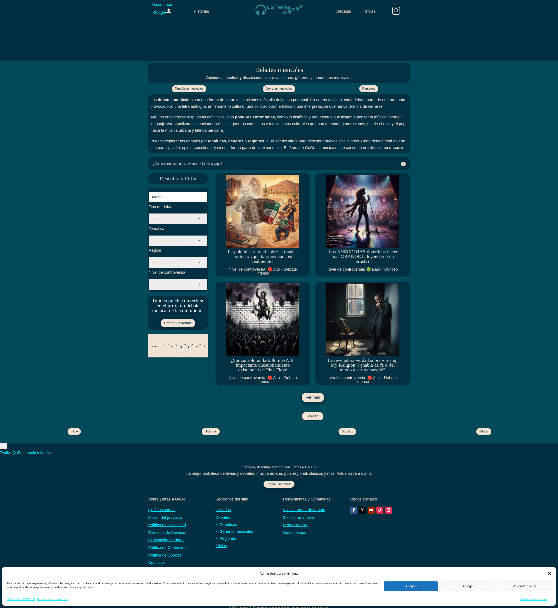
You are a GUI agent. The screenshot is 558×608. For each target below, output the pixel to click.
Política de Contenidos (167, 547)
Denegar (467, 586)
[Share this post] (3, 446)
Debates (343, 11)
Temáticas (228, 524)
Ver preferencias (524, 586)
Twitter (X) (9, 453)
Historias (201, 11)
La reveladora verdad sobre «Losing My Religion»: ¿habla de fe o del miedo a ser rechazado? (363, 364)
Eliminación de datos (166, 540)
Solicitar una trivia (298, 517)
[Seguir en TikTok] (379, 510)
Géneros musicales (279, 88)
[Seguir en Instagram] (388, 510)
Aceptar (411, 586)
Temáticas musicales (189, 88)
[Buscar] (396, 11)
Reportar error (295, 525)
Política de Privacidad (167, 525)
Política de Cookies (165, 555)
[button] (549, 573)
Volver (313, 416)
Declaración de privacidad (52, 599)
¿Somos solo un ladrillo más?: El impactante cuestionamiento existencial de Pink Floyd (263, 364)
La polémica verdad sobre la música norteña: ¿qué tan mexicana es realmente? (263, 256)
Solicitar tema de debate (304, 510)
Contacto (156, 562)
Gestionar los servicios (533, 599)
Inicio (74, 431)
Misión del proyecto (165, 517)
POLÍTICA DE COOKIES (21, 599)
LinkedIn (42, 453)
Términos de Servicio (166, 532)
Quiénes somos (161, 510)
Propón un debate (178, 323)
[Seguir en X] (362, 510)
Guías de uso (294, 532)
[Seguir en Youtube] (371, 510)
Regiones (368, 88)
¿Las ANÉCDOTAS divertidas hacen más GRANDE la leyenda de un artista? (362, 256)
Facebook (26, 453)
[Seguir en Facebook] (353, 510)
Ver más (313, 397)
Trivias (369, 11)
